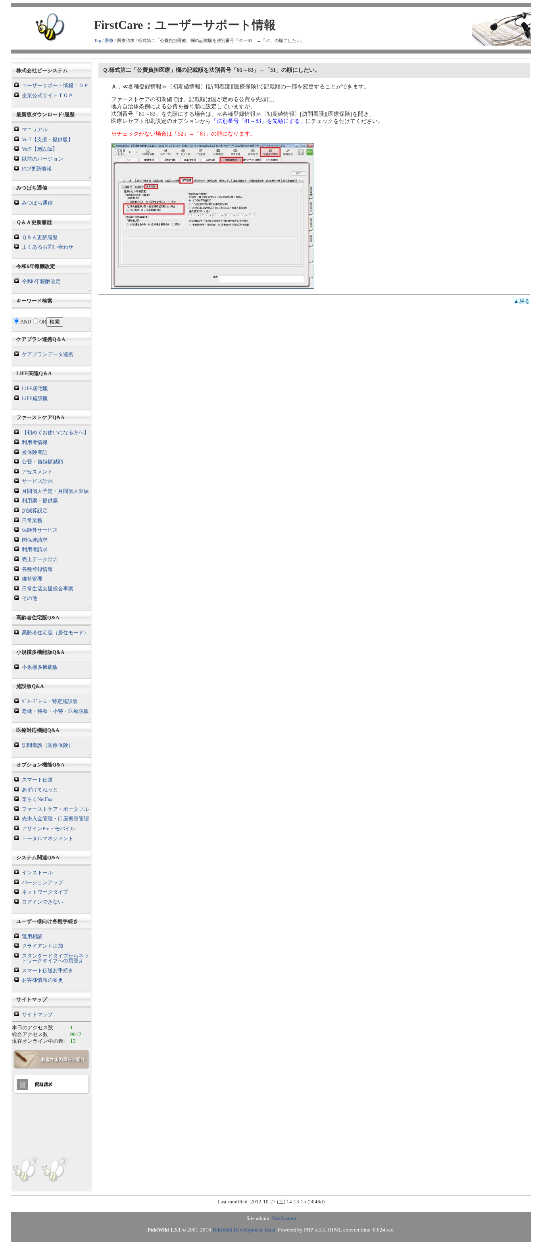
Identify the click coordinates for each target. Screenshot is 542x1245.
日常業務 (32, 520)
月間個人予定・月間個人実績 (55, 491)
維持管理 (32, 579)
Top (97, 40)
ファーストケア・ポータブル (55, 809)
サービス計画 (37, 481)
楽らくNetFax (37, 799)
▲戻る (521, 301)
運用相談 (32, 936)
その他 (29, 598)
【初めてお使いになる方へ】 (55, 432)
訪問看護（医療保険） (47, 745)
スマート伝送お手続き (47, 970)
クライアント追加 (42, 946)
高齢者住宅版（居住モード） (55, 633)
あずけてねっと (40, 790)
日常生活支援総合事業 (47, 589)
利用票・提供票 (40, 501)
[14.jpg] (212, 215)
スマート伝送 (37, 780)
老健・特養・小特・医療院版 (55, 711)
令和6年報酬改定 (41, 281)
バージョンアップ (42, 882)
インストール (37, 872)
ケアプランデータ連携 (47, 354)
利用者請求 (35, 549)
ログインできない (42, 902)
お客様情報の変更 (42, 980)
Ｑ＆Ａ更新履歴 (40, 237)
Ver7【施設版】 (40, 149)
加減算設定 (35, 510)
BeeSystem (284, 1218)
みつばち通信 (37, 203)
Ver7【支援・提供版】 (47, 139)
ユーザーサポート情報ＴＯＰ (55, 85)
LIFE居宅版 (35, 388)
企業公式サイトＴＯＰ (47, 95)
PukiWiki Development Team (243, 1230)
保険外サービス (40, 530)
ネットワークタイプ (45, 892)
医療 (109, 40)
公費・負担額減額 (42, 462)
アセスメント (37, 472)
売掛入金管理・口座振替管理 (55, 819)
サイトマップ (37, 1014)
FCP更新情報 (37, 169)
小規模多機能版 (40, 667)
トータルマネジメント (47, 838)
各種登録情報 (37, 569)
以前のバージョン (42, 159)
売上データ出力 (40, 559)
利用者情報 (35, 442)
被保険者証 (35, 452)
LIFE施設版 (35, 398)
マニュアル (35, 129)
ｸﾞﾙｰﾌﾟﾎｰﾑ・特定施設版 (50, 701)
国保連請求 (35, 540)
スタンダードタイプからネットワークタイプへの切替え (55, 958)
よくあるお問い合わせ (47, 247)
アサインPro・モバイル (48, 828)
